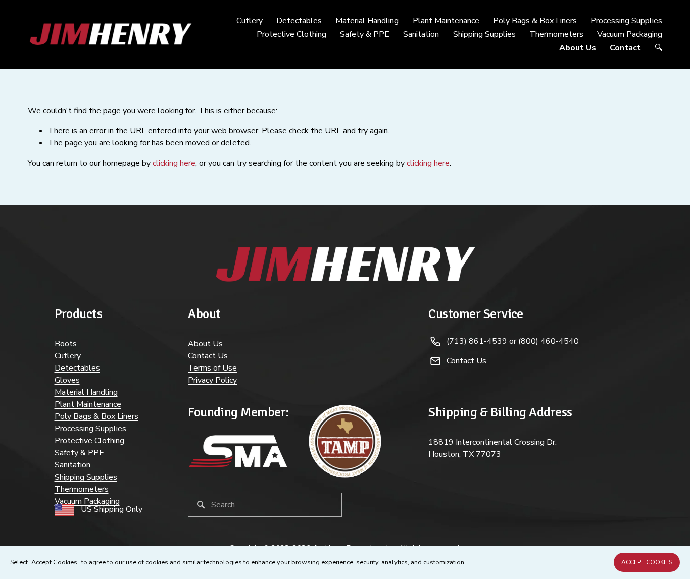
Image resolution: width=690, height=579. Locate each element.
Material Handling (86, 392)
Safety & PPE (79, 452)
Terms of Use (212, 368)
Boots (66, 343)
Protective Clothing (89, 440)
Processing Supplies (90, 428)
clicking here (174, 163)
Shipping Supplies (484, 34)
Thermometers (556, 34)
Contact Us (208, 355)
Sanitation (72, 464)
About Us (577, 48)
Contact (625, 48)
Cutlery (68, 355)
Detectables (77, 368)
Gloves (67, 380)
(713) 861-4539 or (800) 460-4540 (513, 341)
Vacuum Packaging (87, 501)
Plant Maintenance (88, 404)
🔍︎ (658, 48)
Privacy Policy (212, 380)
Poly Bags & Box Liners (96, 416)
